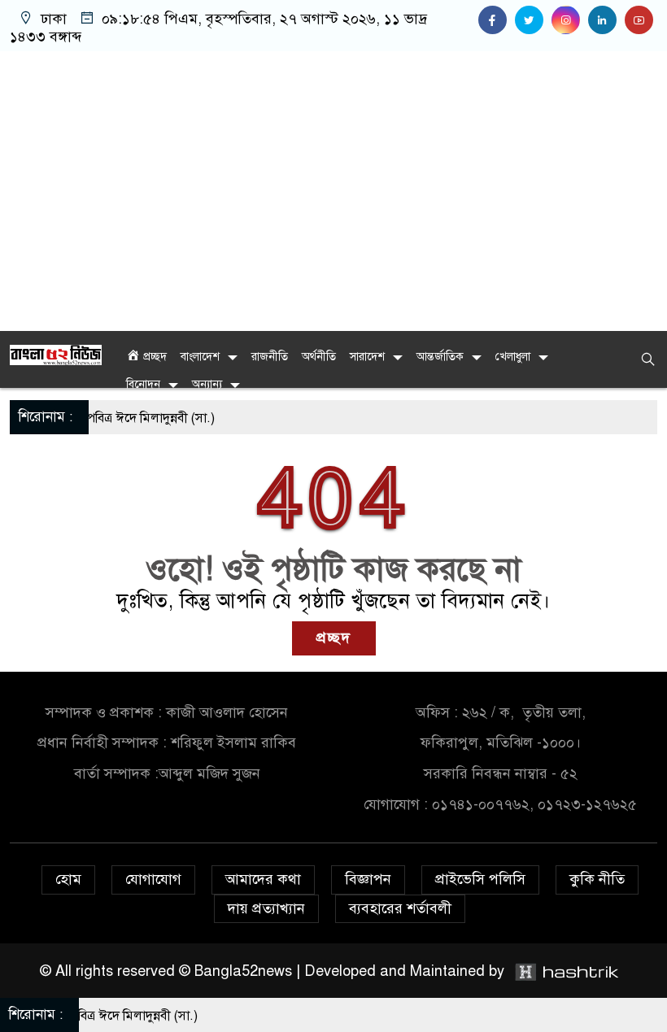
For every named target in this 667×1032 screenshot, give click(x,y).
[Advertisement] (333, 191)
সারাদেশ (367, 357)
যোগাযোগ (153, 879)
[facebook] (496, 20)
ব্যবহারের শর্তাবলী (400, 908)
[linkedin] (606, 20)
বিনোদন (143, 384)
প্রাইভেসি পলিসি (480, 879)
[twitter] (533, 20)
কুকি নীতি (597, 879)
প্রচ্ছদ (333, 638)
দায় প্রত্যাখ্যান (266, 908)
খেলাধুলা (512, 357)
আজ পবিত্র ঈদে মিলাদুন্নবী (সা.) (124, 418)
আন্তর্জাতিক (440, 357)
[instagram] (569, 20)
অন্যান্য (207, 384)
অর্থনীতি (319, 357)
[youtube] (641, 20)
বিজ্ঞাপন (368, 879)
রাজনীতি (269, 357)
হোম (68, 879)
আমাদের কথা (263, 879)
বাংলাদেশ (200, 357)
